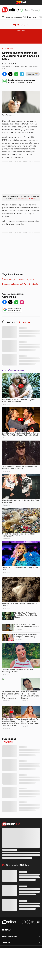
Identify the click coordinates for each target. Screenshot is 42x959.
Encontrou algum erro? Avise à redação (20, 284)
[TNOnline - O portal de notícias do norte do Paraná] (10, 9)
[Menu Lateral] (3, 17)
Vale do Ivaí (27, 17)
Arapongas (18, 17)
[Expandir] (39, 942)
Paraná (34, 17)
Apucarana (9, 17)
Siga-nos (31, 74)
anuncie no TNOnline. (27, 198)
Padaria (32, 279)
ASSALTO (21, 279)
